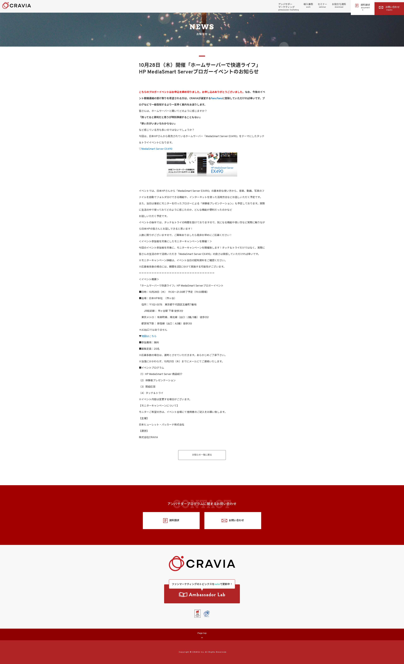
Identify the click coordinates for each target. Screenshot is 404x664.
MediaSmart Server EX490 (156, 149)
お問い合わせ (392, 8)
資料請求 (365, 7)
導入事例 (308, 5)
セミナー (322, 5)
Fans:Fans (216, 98)
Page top (202, 633)
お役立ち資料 (339, 5)
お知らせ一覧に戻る (202, 455)
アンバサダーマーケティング (288, 7)
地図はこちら (149, 336)
